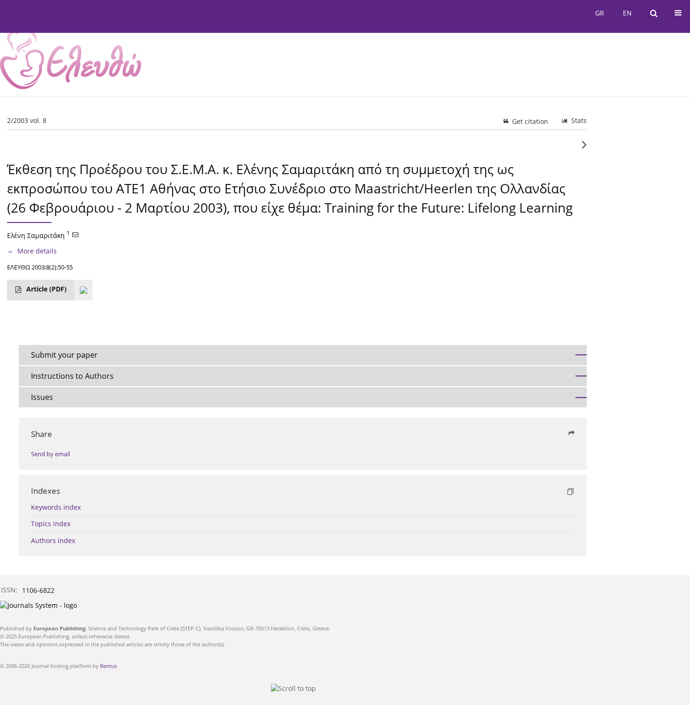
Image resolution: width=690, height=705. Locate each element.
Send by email (50, 454)
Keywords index (56, 507)
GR (599, 12)
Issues (42, 397)
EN (627, 12)
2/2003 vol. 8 (26, 120)
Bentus (108, 665)
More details (37, 250)
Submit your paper (64, 355)
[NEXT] (584, 148)
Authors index (53, 540)
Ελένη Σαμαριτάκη (36, 235)
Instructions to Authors (72, 376)
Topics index (50, 523)
